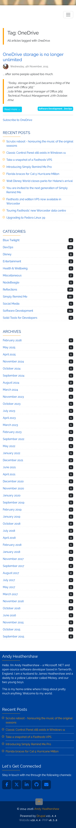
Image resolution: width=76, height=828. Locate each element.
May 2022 (9, 446)
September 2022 (13, 439)
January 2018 (11, 552)
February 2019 (12, 509)
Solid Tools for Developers (20, 317)
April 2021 (9, 474)
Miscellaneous (12, 275)
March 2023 (10, 425)
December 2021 (13, 460)
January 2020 (12, 495)
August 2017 (11, 573)
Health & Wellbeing (15, 268)
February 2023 (12, 432)
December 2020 (13, 481)
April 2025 (9, 354)
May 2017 (9, 587)
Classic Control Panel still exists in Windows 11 (36, 152)
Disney (7, 254)
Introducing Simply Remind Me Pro (29, 167)
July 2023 (9, 411)
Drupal (41, 816)
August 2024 (11, 382)
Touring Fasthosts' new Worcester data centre (36, 210)
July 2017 (9, 580)
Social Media (11, 303)
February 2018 (12, 544)
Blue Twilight (11, 240)
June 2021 (9, 467)
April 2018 (9, 537)
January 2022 (11, 453)
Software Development (50, 109)
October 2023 (12, 403)
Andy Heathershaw (25, 14)
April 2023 (9, 418)
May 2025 (9, 347)
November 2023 (13, 396)
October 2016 (12, 608)
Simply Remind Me (15, 296)
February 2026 (12, 340)
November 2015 (13, 622)
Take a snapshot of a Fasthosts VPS (29, 159)
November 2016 (13, 601)
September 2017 (13, 566)
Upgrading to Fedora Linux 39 (25, 217)
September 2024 (13, 375)
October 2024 (12, 368)
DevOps (68, 109)
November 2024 (13, 361)
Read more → (12, 109)
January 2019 (11, 516)
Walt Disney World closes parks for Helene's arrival (39, 181)
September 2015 (13, 636)
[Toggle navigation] (68, 14)
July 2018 (9, 530)
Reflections (10, 289)
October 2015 (11, 629)
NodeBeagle (11, 282)
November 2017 (13, 559)
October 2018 (11, 523)
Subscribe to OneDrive (17, 120)
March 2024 (10, 389)
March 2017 (10, 594)
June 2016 (9, 615)
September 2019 (13, 502)
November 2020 (13, 488)
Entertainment (12, 261)
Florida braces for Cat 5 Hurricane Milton (32, 174)
